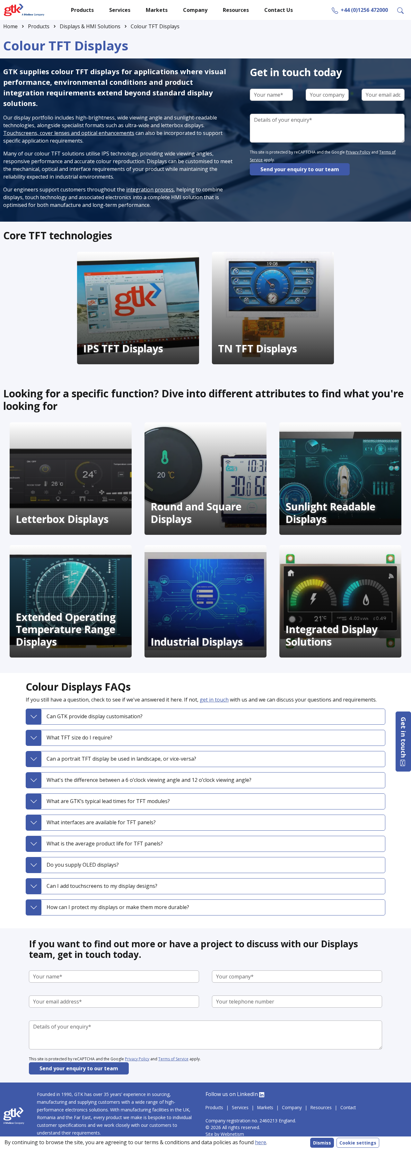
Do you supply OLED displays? (83, 864)
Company (292, 1107)
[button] (400, 10)
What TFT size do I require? (79, 737)
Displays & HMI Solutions (90, 26)
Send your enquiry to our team (299, 169)
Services (240, 1107)
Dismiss (322, 1143)
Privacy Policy (358, 152)
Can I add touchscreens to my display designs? (102, 885)
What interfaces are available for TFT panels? (101, 822)
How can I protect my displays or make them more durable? (118, 907)
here (260, 1142)
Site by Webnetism (225, 1134)
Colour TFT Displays (155, 26)
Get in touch (403, 738)
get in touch (214, 699)
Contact (348, 1107)
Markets (265, 1107)
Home (10, 26)
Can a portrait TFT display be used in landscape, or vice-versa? (121, 758)
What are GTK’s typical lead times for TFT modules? (108, 801)
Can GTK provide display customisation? (95, 716)
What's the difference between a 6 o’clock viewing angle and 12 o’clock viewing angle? (149, 779)
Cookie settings (357, 1143)
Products (38, 26)
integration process (150, 189)
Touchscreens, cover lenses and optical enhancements (68, 133)
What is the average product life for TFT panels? (105, 843)
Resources (321, 1107)
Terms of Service (173, 1059)
